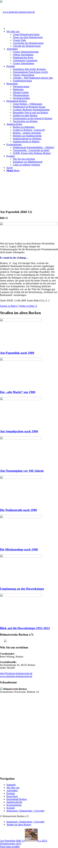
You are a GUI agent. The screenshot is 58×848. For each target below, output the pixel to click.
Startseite (11, 784)
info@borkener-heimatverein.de (16, 673)
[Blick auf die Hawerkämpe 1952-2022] (21, 596)
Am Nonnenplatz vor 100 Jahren (22, 470)
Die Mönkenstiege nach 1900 (19, 549)
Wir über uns (12, 787)
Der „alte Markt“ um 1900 (17, 392)
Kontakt (10, 807)
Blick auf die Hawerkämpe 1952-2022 (25, 628)
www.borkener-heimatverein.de (16, 676)
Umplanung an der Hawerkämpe (22, 588)
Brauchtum (12, 796)
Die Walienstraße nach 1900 (18, 510)
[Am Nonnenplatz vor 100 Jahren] (21, 438)
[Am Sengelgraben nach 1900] (21, 399)
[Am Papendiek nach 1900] (21, 320)
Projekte (10, 793)
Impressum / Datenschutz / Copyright (25, 810)
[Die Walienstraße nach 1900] (21, 478)
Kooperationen (14, 805)
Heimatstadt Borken (16, 799)
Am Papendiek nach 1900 (17, 352)
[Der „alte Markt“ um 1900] (21, 360)
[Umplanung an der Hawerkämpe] (21, 556)
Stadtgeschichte (14, 802)
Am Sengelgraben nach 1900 (19, 431)
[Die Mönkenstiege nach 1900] (21, 517)
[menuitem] (32, 28)
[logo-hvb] (17, 12)
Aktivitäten (12, 790)
